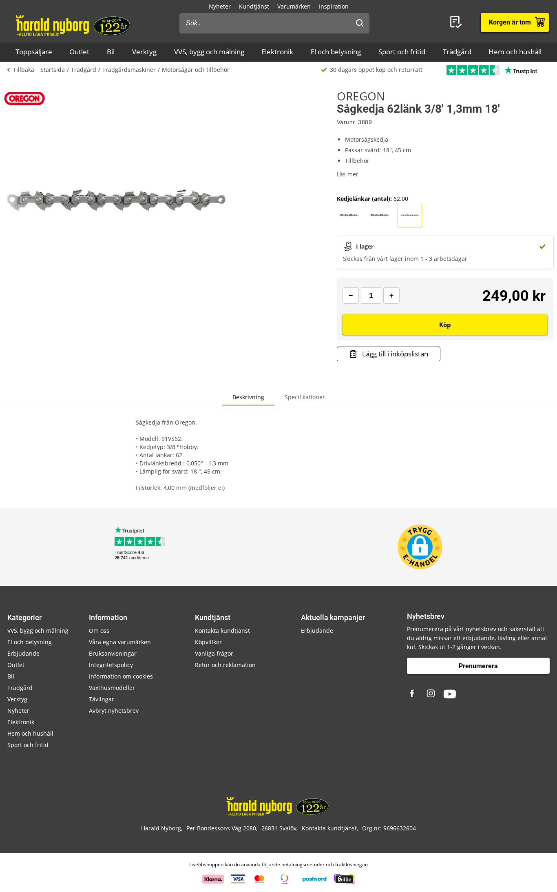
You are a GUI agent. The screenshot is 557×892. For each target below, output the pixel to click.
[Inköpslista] (457, 22)
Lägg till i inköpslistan (395, 353)
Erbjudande (23, 653)
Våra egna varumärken (120, 642)
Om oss (99, 630)
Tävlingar (101, 699)
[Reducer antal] (351, 295)
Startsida (52, 69)
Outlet (79, 51)
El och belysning (336, 51)
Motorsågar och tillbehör (196, 69)
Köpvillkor (208, 642)
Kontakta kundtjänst (222, 630)
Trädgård (457, 51)
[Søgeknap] (359, 23)
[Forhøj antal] (391, 295)
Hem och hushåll (515, 51)
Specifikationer (305, 397)
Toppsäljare (33, 51)
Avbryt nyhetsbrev (114, 710)
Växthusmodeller (112, 688)
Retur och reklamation (225, 665)
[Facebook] (413, 694)
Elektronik (277, 51)
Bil (111, 51)
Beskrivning (248, 397)
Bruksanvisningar (113, 653)
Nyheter (220, 6)
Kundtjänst (254, 6)
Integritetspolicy (111, 665)
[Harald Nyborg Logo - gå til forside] (74, 25)
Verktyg (144, 51)
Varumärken (294, 6)
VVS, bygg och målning (209, 51)
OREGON (361, 96)
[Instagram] (431, 694)
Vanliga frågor (214, 653)
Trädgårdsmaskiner (129, 69)
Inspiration (334, 6)
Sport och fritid (401, 51)
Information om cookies (121, 676)
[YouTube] (450, 694)
